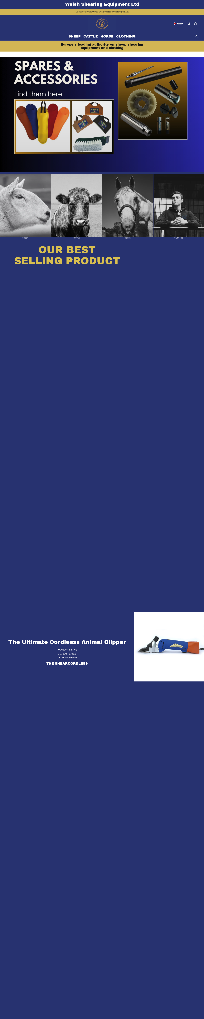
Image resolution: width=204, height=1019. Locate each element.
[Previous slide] (3, 12)
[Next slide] (201, 12)
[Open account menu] (189, 24)
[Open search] (196, 36)
